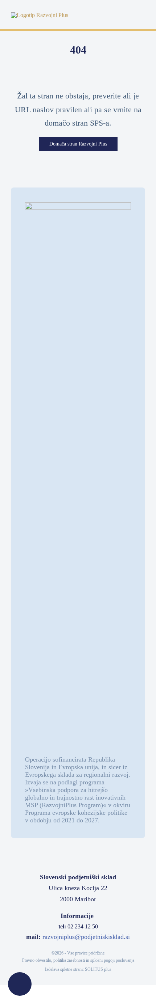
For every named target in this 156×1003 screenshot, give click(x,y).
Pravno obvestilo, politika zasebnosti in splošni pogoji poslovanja (78, 960)
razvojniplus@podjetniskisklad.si (86, 936)
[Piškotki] (20, 984)
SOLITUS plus (98, 969)
